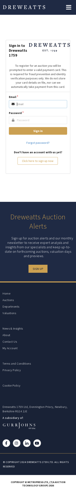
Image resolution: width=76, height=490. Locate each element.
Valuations (9, 313)
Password (15, 113)
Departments (11, 306)
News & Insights (13, 328)
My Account (10, 348)
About (6, 335)
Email (12, 97)
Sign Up (38, 269)
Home (6, 293)
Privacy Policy (12, 370)
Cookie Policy (11, 385)
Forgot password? (38, 143)
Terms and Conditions (17, 363)
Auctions (8, 300)
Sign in (38, 131)
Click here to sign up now (37, 161)
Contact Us (10, 341)
